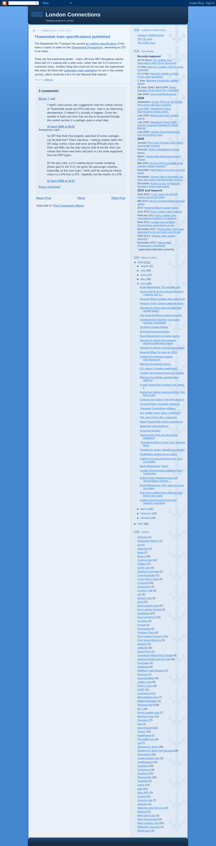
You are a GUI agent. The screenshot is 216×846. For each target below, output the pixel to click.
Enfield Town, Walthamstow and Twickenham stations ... (158, 479)
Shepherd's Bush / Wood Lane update (162, 449)
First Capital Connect (150, 636)
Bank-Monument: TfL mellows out (160, 287)
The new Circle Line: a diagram (158, 417)
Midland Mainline (147, 701)
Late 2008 (143, 108)
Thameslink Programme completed (154, 244)
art (139, 545)
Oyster (141, 731)
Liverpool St (144, 693)
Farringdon (143, 628)
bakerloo (142, 548)
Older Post (118, 198)
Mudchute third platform (154, 426)
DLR (140, 602)
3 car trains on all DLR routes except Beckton (157, 196)
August (145, 266)
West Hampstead (147, 819)
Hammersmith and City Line (154, 659)
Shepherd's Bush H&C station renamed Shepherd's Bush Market (157, 125)
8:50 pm (49, 80)
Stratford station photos (154, 327)
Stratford (142, 773)
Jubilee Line (144, 682)
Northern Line (145, 716)
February (146, 513)
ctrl (139, 594)
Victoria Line (144, 800)
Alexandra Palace (148, 540)
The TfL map (144, 39)
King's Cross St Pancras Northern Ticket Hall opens (158, 185)
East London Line (147, 605)
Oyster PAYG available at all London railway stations (160, 165)
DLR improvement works (155, 331)
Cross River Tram (148, 579)
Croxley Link (145, 590)
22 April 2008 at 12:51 (61, 181)
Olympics (143, 720)
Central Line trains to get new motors (162, 399)
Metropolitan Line (147, 697)
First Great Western (149, 640)
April (143, 283)
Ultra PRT (143, 792)
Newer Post (43, 198)
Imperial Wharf (146, 678)
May (143, 279)
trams (140, 784)
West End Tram (146, 815)
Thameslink (144, 777)
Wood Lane (144, 830)
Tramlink (142, 781)
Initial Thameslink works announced (161, 421)
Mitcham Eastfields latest (155, 364)
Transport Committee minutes (158, 408)
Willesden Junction (148, 827)
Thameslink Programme (87, 47)
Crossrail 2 (144, 586)
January (145, 517)
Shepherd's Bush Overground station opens (154, 110)
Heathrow (143, 666)
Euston (141, 625)
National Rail (145, 704)
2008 (141, 262)
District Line (144, 598)
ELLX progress (146, 617)
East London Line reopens (166, 211)
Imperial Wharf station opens (161, 207)
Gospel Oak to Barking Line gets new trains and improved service (160, 178)
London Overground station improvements (156, 358)
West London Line (148, 823)
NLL (139, 708)
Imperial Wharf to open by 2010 (158, 352)
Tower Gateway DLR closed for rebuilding (158, 89)
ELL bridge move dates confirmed (160, 412)
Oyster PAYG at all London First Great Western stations (160, 103)
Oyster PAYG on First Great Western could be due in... (161, 293)
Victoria (142, 796)
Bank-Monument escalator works (160, 336)
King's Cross (145, 685)
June (143, 275)
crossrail (142, 583)
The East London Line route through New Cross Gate (161, 494)
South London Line (148, 758)
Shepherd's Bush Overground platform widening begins (158, 342)
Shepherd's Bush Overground (155, 750)
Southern (142, 765)
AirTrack (142, 537)
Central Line (144, 560)
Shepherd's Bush (147, 746)
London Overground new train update (162, 373)
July (143, 270)
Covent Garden (146, 575)
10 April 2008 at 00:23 (61, 126)
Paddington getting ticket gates (158, 454)
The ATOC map (146, 42)
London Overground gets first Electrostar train (158, 133)
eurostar (142, 621)
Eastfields (143, 613)
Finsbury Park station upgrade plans (161, 303)
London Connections (73, 14)
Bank (140, 552)
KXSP (140, 689)
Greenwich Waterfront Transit (155, 655)
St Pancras (144, 769)
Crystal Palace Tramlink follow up (160, 404)
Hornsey (142, 674)
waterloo (142, 804)
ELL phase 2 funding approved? (159, 368)
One (139, 724)
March (144, 509)
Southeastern (145, 762)
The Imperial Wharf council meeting (161, 315)
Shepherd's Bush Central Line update (162, 347)
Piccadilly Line (146, 739)
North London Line (148, 712)
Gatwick (142, 644)
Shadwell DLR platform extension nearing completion (160, 321)
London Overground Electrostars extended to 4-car (156, 223)
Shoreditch (143, 754)
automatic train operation (80, 70)
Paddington (144, 735)
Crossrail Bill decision (163, 94)
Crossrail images (150, 430)
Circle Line (143, 567)
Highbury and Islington (150, 670)
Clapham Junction (148, 571)
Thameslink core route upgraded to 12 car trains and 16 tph (160, 230)
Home (81, 198)
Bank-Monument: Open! (154, 466)
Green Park (144, 651)
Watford (142, 811)
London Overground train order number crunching (158, 501)
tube (140, 788)
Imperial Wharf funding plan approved (162, 299)
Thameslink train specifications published (72, 37)
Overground (144, 727)
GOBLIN (142, 647)
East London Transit (149, 609)
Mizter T (44, 98)
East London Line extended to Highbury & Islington (156, 217)
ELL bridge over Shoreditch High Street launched (156, 61)
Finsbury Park (145, 632)
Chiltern (142, 564)
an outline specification (101, 43)
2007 (141, 523)
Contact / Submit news (150, 35)
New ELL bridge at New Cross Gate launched (157, 75)
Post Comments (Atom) (68, 205)
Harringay (143, 663)
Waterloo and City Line (150, 807)
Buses (141, 556)
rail (139, 743)
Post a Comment (49, 186)
